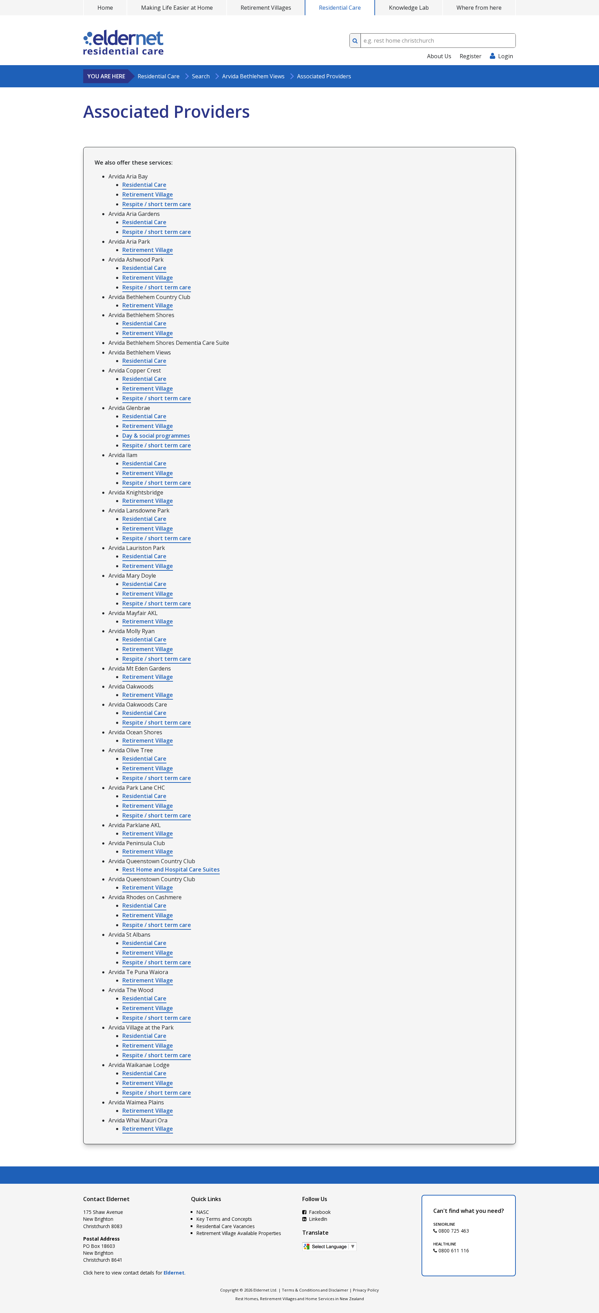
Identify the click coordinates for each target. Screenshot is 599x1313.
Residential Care (340, 7)
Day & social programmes (156, 435)
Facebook (319, 1212)
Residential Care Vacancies (226, 1226)
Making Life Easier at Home (177, 7)
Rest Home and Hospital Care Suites (171, 869)
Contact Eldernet (106, 1199)
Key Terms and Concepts (224, 1219)
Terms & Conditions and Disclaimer (315, 1290)
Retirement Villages (266, 7)
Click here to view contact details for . (134, 1272)
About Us (439, 56)
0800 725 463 (453, 1230)
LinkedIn (317, 1219)
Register (470, 56)
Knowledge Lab (409, 7)
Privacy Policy (366, 1290)
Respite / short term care (156, 204)
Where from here (479, 7)
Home (105, 7)
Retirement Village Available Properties (239, 1233)
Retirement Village (147, 194)
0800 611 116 (453, 1250)
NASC (203, 1212)
